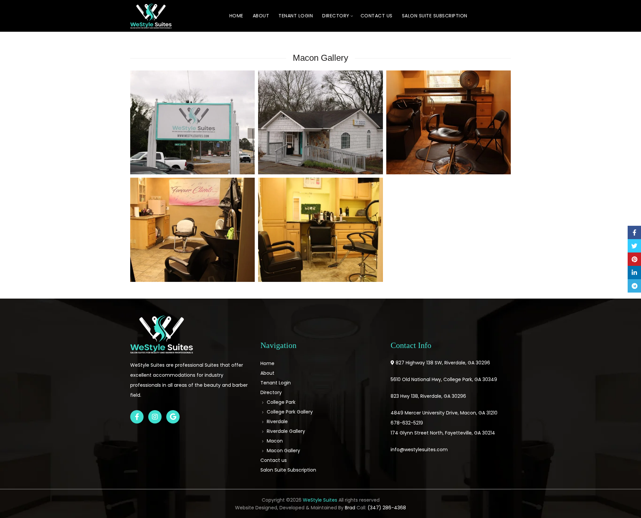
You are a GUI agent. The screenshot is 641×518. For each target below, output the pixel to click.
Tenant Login (295, 15)
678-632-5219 (407, 422)
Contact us (377, 15)
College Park (281, 402)
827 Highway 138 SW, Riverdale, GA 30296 (443, 362)
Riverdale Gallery (286, 431)
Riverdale (277, 421)
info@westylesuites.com (419, 449)
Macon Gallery (283, 450)
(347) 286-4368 (387, 507)
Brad (350, 507)
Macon (275, 441)
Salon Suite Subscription (434, 15)
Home (236, 15)
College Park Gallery (290, 411)
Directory (336, 15)
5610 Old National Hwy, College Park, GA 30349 (444, 379)
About (261, 15)
